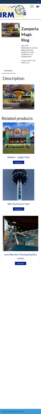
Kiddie (23, 63)
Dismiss (21, 411)
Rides (30, 60)
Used (28, 63)
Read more (18, 162)
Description (8, 70)
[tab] (9, 70)
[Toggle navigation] (32, 6)
